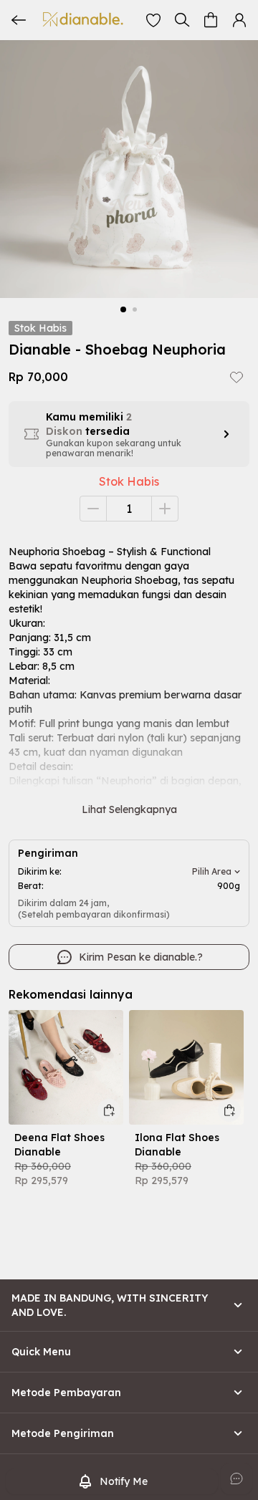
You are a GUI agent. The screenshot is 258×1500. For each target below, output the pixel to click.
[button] (153, 20)
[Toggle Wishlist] (236, 377)
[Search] (182, 20)
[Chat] (236, 1478)
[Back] (19, 20)
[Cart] (211, 20)
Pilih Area (211, 871)
